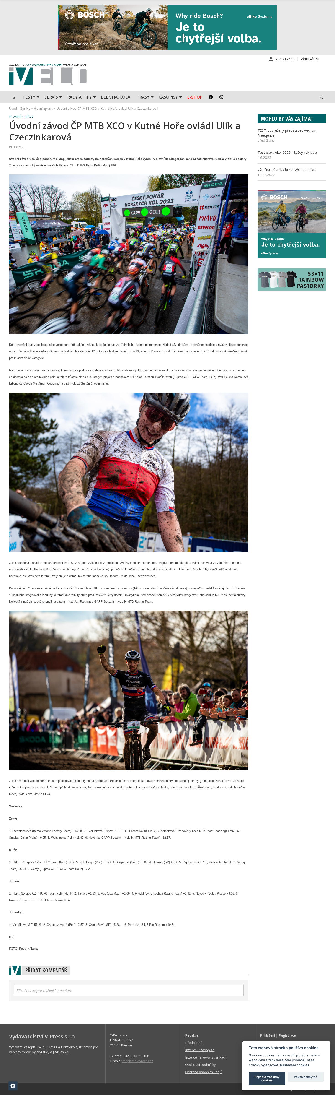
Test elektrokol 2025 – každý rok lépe (287, 152)
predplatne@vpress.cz (137, 1061)
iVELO (48, 75)
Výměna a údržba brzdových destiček (287, 169)
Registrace (285, 59)
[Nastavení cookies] (13, 1085)
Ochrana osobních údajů (203, 1071)
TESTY (29, 97)
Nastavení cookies (294, 1065)
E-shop (194, 97)
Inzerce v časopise (199, 1050)
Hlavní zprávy (43, 108)
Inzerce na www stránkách (206, 1057)
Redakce (191, 1035)
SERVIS (51, 97)
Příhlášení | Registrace (278, 1035)
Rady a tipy (79, 97)
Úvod (13, 108)
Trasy (143, 97)
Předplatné (194, 1042)
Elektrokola (115, 97)
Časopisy (168, 97)
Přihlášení (310, 59)
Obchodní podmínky (200, 1064)
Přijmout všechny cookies (267, 1078)
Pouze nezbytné (305, 1077)
